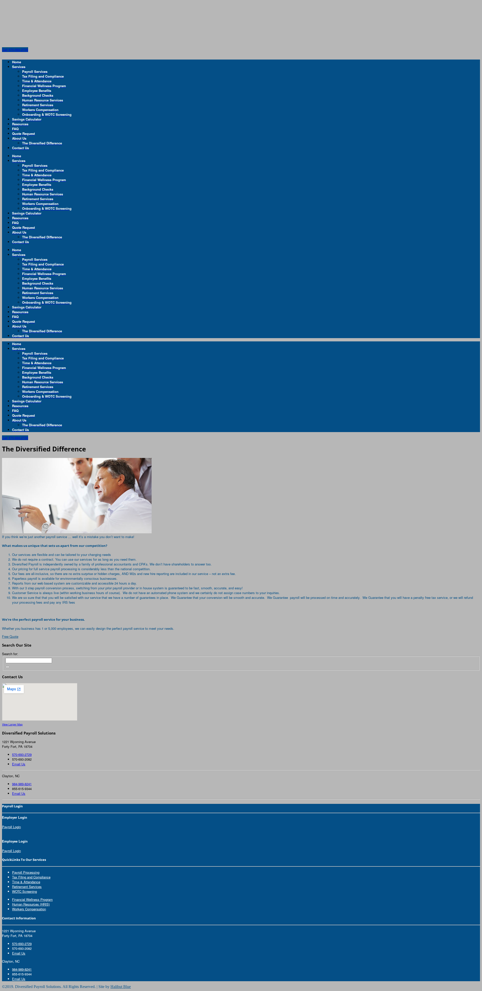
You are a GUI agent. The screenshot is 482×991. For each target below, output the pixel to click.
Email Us (18, 764)
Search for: (10, 653)
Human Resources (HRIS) (31, 904)
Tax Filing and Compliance (31, 877)
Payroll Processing (25, 872)
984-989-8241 (22, 783)
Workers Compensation (29, 909)
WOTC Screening (24, 891)
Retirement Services (27, 886)
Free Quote (10, 636)
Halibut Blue (120, 986)
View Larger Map (12, 724)
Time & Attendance (26, 881)
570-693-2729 (22, 754)
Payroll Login (11, 826)
